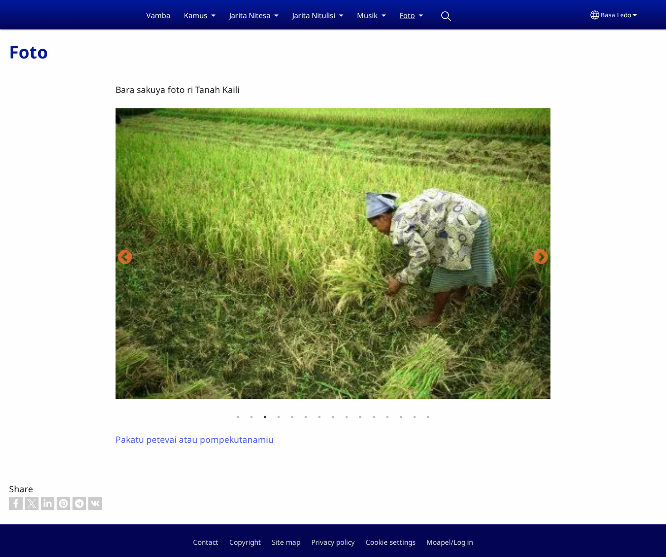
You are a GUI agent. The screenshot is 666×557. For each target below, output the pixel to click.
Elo (446, 16)
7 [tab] (319, 416)
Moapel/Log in (449, 542)
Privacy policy (333, 542)
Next (540, 257)
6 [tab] (305, 416)
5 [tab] (292, 416)
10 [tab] (360, 416)
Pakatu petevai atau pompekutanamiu (195, 439)
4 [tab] (278, 416)
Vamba (158, 15)
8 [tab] (333, 416)
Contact (205, 542)
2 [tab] (251, 416)
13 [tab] (400, 416)
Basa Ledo (616, 14)
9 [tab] (346, 416)
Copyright (245, 542)
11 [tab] (373, 416)
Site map (286, 542)
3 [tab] (265, 416)
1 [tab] (237, 416)
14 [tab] (414, 416)
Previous (125, 257)
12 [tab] (387, 416)
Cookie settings (390, 542)
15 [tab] (428, 416)
